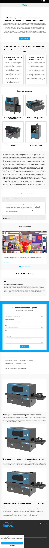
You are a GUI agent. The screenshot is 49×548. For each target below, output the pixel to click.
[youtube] (40, 523)
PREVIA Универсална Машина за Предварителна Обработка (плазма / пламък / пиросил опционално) (36, 144)
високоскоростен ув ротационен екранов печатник (14, 365)
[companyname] (24, 4)
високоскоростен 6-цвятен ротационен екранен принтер (15, 363)
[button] (20, 266)
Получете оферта (24, 38)
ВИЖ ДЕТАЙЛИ (13, 105)
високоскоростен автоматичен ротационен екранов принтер (16, 368)
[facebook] (43, 523)
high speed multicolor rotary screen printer (26, 360)
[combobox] (8, 322)
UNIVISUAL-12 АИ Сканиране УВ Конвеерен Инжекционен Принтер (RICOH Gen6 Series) (36, 118)
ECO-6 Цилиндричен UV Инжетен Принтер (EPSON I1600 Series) (13, 118)
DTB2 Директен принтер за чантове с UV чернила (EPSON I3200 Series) (13, 144)
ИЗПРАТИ (24, 346)
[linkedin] (46, 523)
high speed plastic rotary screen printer (11, 360)
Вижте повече (6, 262)
